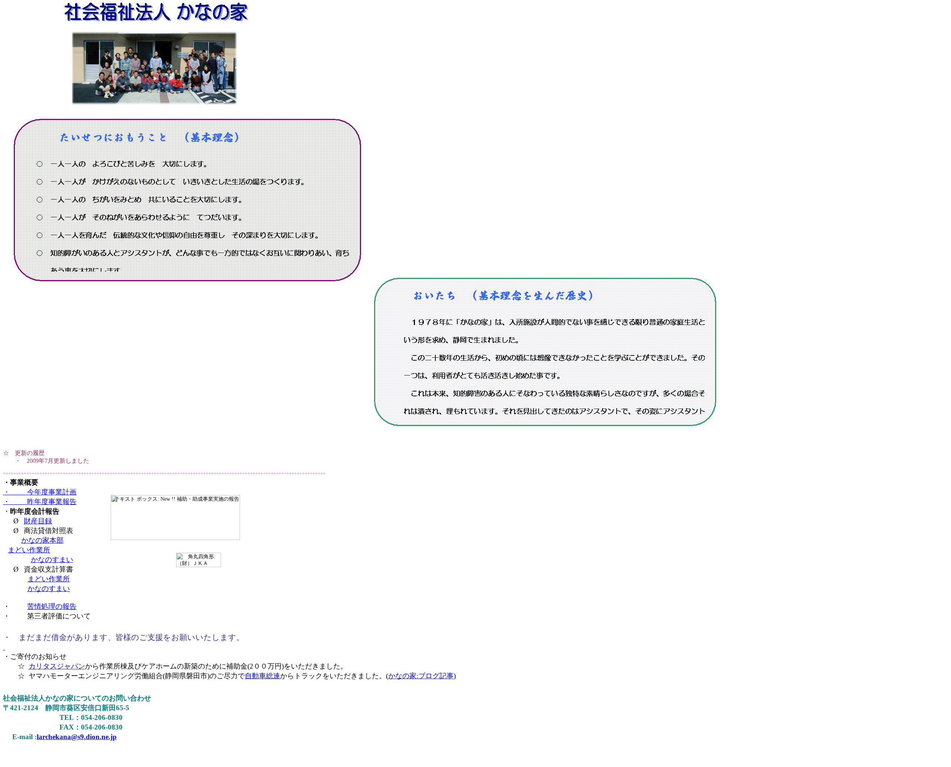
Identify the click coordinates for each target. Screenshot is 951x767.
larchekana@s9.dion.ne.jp (77, 737)
